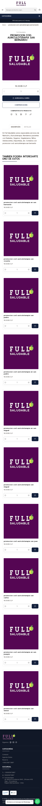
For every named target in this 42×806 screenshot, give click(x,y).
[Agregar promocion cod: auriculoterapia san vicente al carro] (35, 269)
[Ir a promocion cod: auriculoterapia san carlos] (21, 575)
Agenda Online (7, 757)
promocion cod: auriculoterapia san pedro (19, 316)
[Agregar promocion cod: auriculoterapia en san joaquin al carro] (35, 662)
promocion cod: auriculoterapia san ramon (19, 709)
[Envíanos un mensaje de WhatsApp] (37, 801)
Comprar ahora (21, 105)
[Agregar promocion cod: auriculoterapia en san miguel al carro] (35, 439)
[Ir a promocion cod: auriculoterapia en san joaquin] (21, 632)
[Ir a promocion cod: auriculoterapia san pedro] (21, 295)
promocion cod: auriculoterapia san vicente (19, 260)
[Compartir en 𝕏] (16, 114)
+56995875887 (9, 772)
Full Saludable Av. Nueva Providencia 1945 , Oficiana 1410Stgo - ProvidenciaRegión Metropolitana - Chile (19, 780)
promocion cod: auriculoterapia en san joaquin (20, 653)
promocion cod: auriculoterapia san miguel (19, 486)
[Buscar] (35, 10)
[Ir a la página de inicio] (21, 3)
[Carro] (39, 9)
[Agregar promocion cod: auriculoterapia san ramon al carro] (35, 719)
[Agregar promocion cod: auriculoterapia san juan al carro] (35, 550)
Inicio (4, 25)
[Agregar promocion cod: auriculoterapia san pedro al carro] (35, 326)
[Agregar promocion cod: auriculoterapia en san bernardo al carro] (35, 213)
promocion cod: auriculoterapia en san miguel (20, 429)
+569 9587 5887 (8, 762)
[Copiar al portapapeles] (30, 114)
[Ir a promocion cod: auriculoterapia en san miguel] (21, 408)
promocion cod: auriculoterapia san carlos (19, 596)
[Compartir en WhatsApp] (21, 114)
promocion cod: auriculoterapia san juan (21, 541)
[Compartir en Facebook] (11, 114)
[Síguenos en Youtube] (13, 742)
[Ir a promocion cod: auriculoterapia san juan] (21, 521)
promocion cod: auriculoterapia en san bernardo (20, 203)
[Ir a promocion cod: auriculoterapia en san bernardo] (21, 182)
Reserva (5, 760)
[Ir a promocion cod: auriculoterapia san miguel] (21, 464)
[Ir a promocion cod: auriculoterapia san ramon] (21, 688)
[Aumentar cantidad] (38, 91)
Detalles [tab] (27, 127)
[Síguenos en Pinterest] (16, 742)
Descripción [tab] (15, 127)
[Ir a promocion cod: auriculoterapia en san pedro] (21, 351)
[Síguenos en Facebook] (11, 742)
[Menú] (2, 9)
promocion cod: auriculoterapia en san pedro (20, 373)
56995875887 (9, 775)
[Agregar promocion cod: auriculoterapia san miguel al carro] (35, 495)
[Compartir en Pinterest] (26, 114)
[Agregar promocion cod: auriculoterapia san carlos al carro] (35, 606)
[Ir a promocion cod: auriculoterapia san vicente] (21, 238)
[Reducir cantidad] (4, 91)
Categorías (6, 16)
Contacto (5, 754)
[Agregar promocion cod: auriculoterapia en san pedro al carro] (35, 382)
